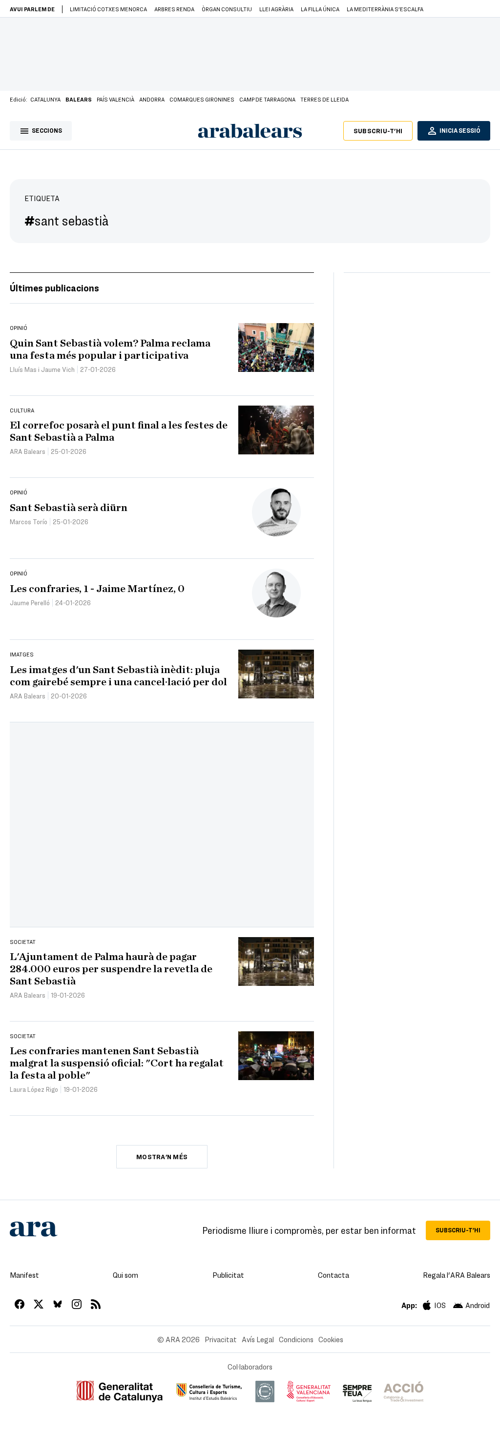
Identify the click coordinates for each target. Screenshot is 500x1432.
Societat (23, 941)
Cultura (22, 410)
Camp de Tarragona (267, 99)
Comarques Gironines (201, 99)
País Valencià (115, 99)
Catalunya (45, 99)
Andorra (152, 99)
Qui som (125, 1274)
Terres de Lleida (324, 99)
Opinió (18, 327)
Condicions (296, 1339)
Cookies (330, 1339)
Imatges (22, 654)
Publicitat (228, 1274)
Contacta (333, 1274)
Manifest (24, 1274)
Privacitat (221, 1339)
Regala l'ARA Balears (456, 1274)
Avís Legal (258, 1339)
